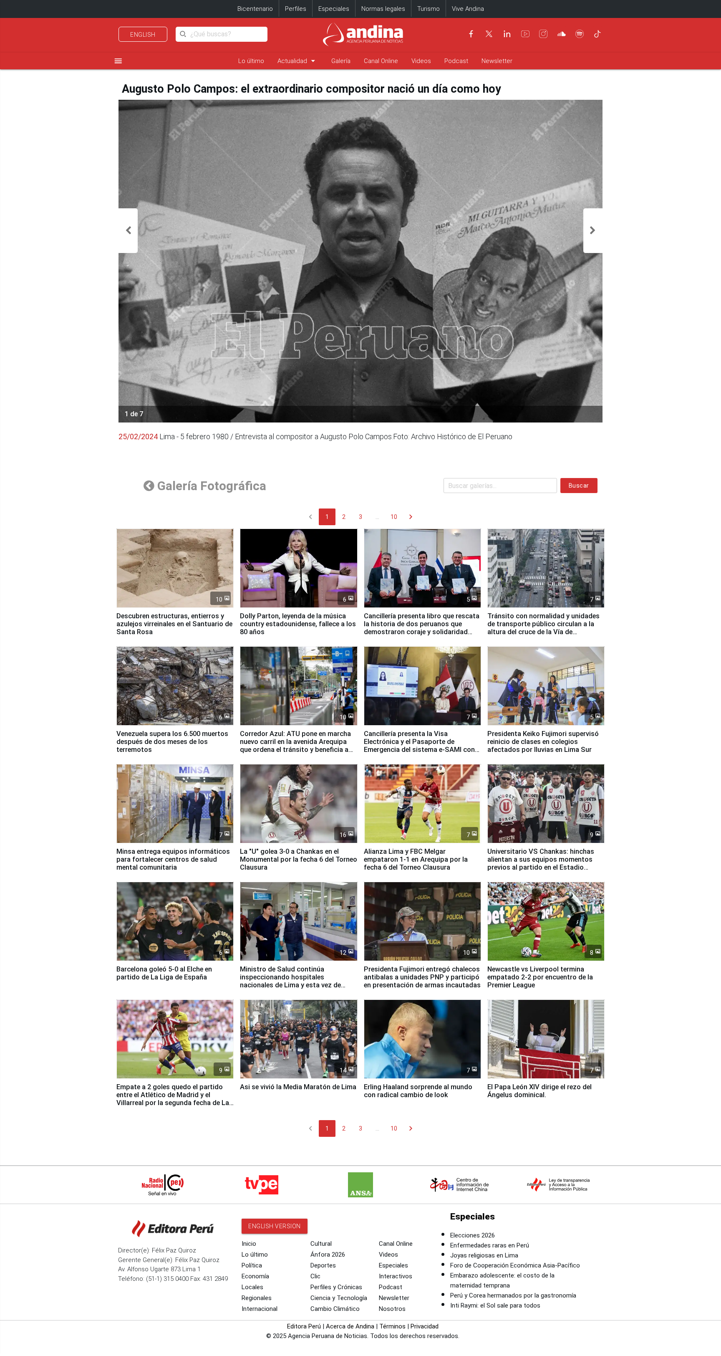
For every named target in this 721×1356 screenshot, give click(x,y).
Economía (255, 1276)
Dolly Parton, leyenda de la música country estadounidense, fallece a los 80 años (298, 624)
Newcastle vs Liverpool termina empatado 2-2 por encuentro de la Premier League (540, 977)
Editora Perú (304, 1326)
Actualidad (297, 61)
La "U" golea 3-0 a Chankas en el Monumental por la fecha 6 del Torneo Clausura (298, 859)
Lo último (251, 61)
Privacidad (425, 1326)
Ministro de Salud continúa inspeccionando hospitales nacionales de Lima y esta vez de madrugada (290, 981)
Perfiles (295, 9)
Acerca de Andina (350, 1326)
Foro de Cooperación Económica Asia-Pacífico (515, 1265)
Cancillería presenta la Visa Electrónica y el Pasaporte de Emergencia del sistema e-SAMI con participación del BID (419, 745)
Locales (252, 1287)
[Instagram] (543, 33)
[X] (489, 33)
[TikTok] (597, 33)
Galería (340, 61)
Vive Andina (468, 9)
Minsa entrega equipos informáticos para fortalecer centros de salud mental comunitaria (173, 859)
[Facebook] (471, 33)
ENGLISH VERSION (274, 1226)
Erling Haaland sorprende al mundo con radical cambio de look (418, 1091)
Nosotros (392, 1309)
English (143, 34)
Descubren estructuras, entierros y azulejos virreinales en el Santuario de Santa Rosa (174, 624)
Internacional (259, 1309)
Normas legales (383, 9)
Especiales (333, 9)
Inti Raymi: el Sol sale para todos (495, 1305)
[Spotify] (579, 33)
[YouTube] (525, 33)
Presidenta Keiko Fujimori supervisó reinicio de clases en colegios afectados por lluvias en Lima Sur (543, 742)
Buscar (579, 485)
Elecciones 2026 (472, 1235)
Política (252, 1265)
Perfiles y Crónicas (336, 1287)
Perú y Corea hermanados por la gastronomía (513, 1295)
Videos (421, 61)
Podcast (456, 61)
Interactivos (395, 1276)
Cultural (321, 1243)
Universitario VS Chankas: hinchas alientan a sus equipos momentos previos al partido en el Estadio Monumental (540, 863)
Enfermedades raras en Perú (489, 1245)
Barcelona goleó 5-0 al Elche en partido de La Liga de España (164, 973)
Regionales (257, 1298)
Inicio (249, 1243)
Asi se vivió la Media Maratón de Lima (298, 1087)
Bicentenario (255, 9)
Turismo (428, 9)
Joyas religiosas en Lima (484, 1255)
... (377, 517)
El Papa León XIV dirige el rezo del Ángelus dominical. (539, 1091)
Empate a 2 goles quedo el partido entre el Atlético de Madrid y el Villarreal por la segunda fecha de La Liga (172, 1099)
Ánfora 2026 (327, 1254)
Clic (315, 1276)
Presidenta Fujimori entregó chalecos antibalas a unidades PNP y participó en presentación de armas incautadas (422, 977)
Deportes (323, 1265)
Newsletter (497, 61)
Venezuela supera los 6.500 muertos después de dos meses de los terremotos (172, 742)
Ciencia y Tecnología (338, 1298)
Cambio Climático (335, 1309)
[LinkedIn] (507, 33)
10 (394, 517)
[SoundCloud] (561, 33)
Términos (392, 1326)
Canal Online (381, 61)
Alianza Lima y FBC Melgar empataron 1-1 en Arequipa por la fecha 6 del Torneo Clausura (416, 859)
